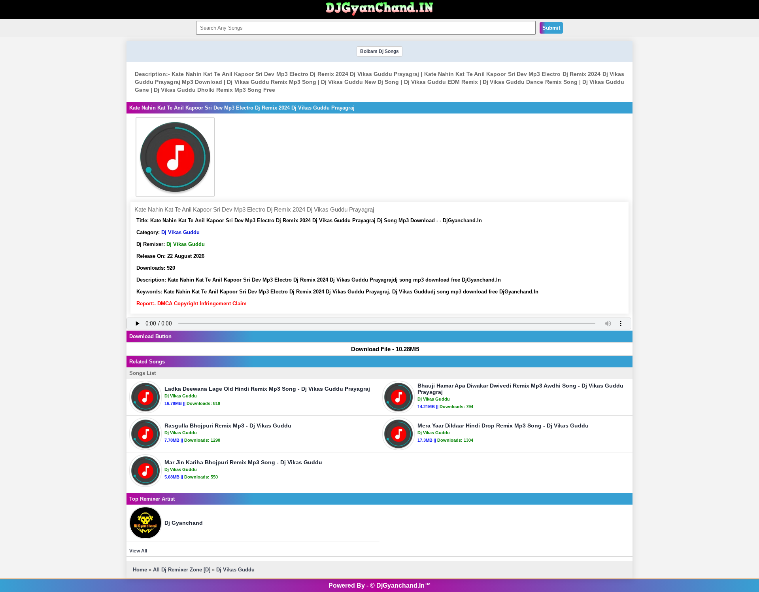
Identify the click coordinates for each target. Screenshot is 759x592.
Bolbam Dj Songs (379, 51)
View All (138, 551)
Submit (551, 28)
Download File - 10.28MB (385, 349)
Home (140, 570)
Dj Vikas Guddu (180, 232)
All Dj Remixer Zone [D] (181, 570)
